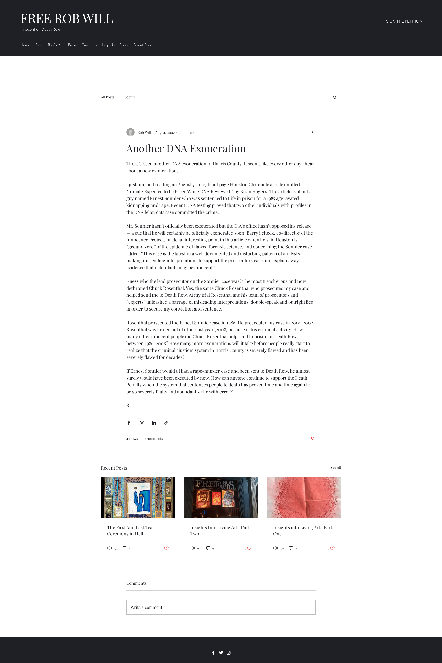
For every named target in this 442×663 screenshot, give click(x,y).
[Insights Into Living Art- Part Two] (221, 497)
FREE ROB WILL (66, 17)
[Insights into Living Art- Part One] (304, 497)
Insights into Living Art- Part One (302, 530)
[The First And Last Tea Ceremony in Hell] (138, 497)
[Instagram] (228, 652)
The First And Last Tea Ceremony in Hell (129, 530)
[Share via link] (166, 422)
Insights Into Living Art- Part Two (220, 530)
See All (335, 467)
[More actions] (313, 132)
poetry (130, 97)
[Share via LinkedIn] (153, 422)
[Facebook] (213, 652)
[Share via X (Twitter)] (141, 422)
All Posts (107, 97)
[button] (334, 97)
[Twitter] (221, 652)
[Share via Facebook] (128, 422)
